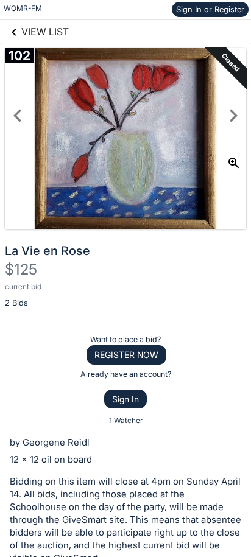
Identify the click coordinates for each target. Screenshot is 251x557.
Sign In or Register (210, 9)
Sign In (125, 399)
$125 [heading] (21, 269)
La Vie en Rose (47, 250)
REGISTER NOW (126, 354)
